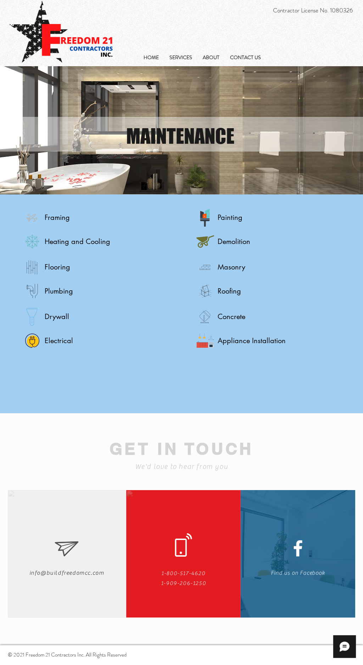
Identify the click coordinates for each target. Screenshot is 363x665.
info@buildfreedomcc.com (66, 573)
